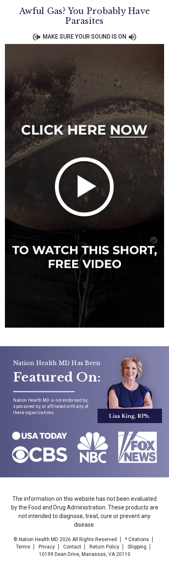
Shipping (137, 547)
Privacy (47, 547)
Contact (72, 547)
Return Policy (104, 547)
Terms (23, 547)
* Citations (137, 539)
